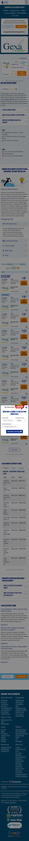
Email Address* (7, 424)
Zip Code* (5, 418)
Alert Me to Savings (13, 431)
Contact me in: (19, 418)
